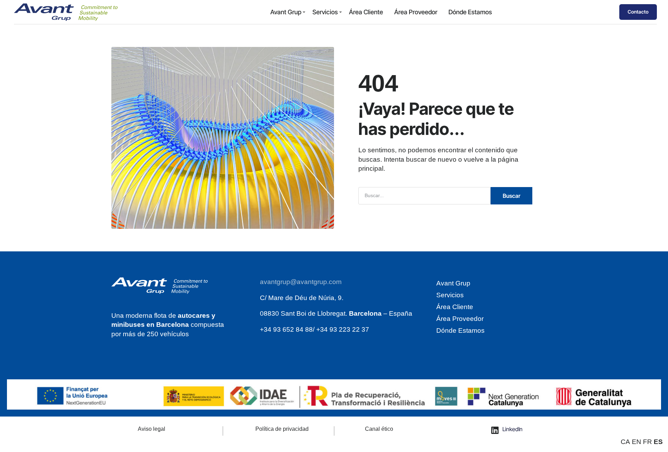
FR (647, 441)
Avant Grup (285, 12)
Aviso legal (151, 429)
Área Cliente (366, 12)
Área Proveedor (415, 12)
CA (625, 441)
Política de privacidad (282, 429)
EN (636, 441)
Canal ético (379, 429)
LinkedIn (512, 429)
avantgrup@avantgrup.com (301, 281)
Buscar (511, 195)
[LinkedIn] (495, 430)
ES (658, 441)
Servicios (325, 12)
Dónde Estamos (470, 12)
